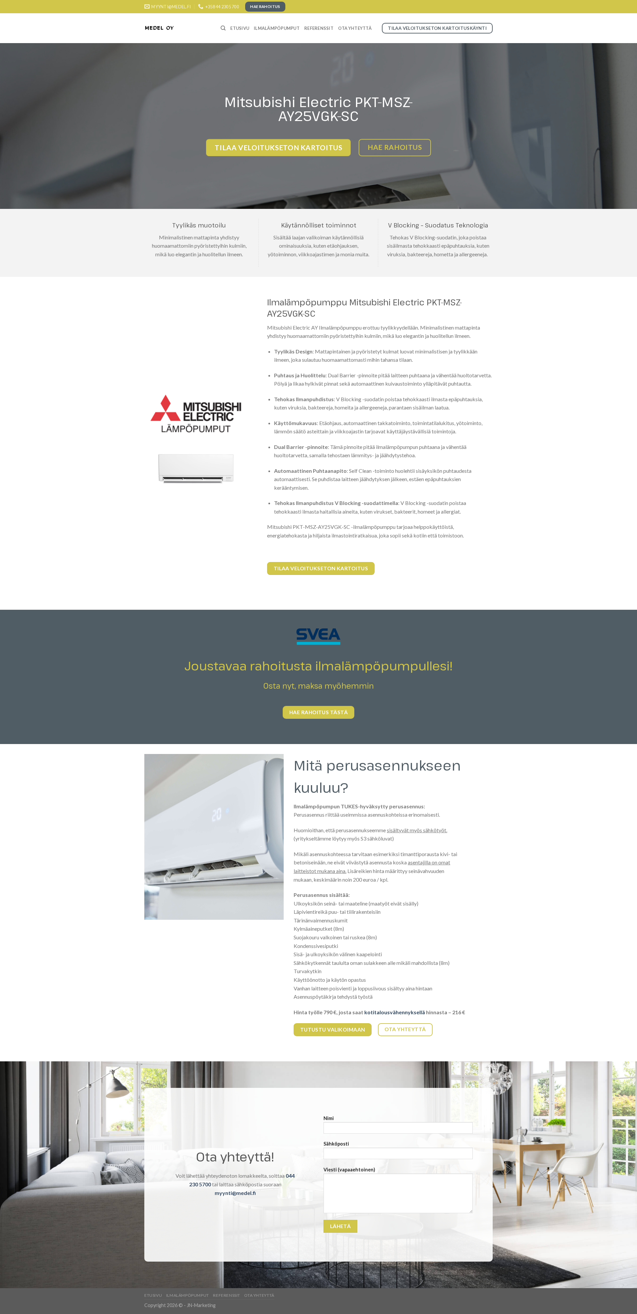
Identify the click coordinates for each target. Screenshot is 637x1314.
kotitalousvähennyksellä (394, 1012)
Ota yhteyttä (355, 28)
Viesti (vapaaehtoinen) (349, 1169)
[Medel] (177, 28)
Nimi (328, 1118)
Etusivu (239, 28)
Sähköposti (336, 1144)
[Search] (223, 28)
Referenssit (318, 28)
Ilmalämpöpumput (277, 28)
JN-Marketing (201, 1305)
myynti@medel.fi (235, 1193)
